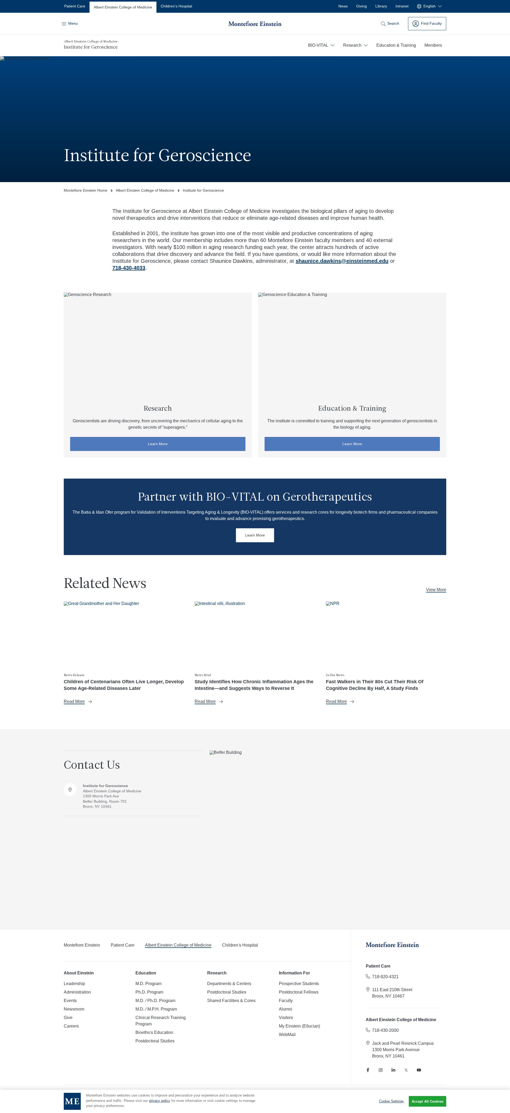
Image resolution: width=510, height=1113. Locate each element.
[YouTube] (419, 1070)
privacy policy (159, 1101)
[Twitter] (406, 1070)
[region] (255, 1101)
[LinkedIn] (393, 1070)
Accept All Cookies (427, 1101)
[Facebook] (368, 1070)
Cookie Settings (391, 1101)
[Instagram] (381, 1070)
